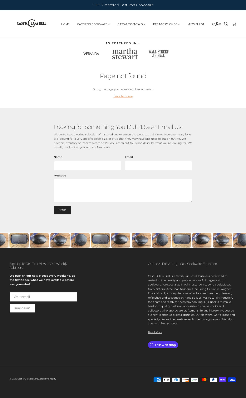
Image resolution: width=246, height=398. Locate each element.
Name (58, 157)
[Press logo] (91, 53)
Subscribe (22, 308)
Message (60, 175)
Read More (155, 332)
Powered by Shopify (45, 378)
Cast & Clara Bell (25, 378)
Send (62, 210)
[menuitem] (65, 24)
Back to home (123, 96)
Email (129, 157)
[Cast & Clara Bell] (32, 24)
